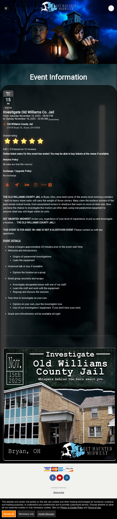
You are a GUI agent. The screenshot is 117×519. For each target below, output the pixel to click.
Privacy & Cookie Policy (71, 507)
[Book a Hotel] (27, 184)
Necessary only (26, 513)
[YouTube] (59, 477)
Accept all (9, 513)
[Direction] (17, 184)
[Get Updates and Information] (7, 184)
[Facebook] (52, 477)
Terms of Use (58, 492)
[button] (111, 8)
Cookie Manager (46, 513)
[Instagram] (66, 477)
